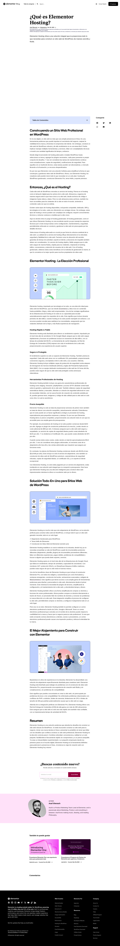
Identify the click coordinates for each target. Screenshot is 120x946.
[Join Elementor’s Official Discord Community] (19, 903)
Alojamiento (43, 27)
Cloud (64, 336)
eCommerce (63, 309)
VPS (86, 207)
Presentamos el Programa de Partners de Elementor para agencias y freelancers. (73, 858)
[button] (97, 123)
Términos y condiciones (56, 779)
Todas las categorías (29, 4)
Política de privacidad (72, 779)
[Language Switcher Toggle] (96, 4)
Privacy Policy (23, 932)
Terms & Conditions (13, 932)
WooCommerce (35, 580)
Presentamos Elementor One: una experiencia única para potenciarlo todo (43, 858)
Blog (18, 4)
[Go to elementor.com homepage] (9, 4)
